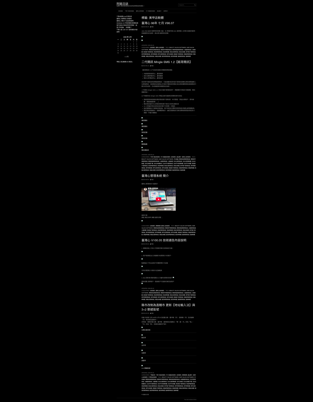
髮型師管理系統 (166, 56)
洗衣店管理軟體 (187, 161)
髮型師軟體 (174, 56)
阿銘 (152, 26)
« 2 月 (127, 56)
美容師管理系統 (158, 52)
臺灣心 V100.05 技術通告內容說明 (164, 240)
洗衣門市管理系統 (168, 163)
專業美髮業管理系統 (177, 49)
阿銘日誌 (122, 4)
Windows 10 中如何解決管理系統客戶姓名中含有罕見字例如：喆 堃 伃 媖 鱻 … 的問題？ (127, 25)
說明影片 (166, 11)
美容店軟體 (182, 52)
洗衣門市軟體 (187, 163)
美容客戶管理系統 (148, 52)
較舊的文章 (146, 394)
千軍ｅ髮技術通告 (129, 11)
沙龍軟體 (170, 161)
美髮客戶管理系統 (178, 54)
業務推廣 (158, 225)
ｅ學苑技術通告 (152, 377)
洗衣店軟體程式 (158, 163)
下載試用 (152, 375)
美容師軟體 (166, 52)
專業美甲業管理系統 (166, 49)
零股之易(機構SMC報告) (125, 62)
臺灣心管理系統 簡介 (155, 175)
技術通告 (120, 11)
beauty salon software (177, 47)
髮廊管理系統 (181, 56)
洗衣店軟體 (180, 381)
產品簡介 (159, 11)
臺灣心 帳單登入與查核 (124, 18)
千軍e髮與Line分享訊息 (124, 16)
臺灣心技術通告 (140, 11)
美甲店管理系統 (161, 54)
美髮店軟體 (158, 56)
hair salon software (166, 159)
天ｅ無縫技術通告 (150, 11)
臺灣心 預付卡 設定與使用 (125, 21)
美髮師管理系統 (188, 54)
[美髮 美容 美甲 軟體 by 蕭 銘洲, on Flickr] (149, 221)
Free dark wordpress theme (190, 399)
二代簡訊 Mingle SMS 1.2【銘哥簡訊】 (167, 62)
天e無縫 (176, 159)
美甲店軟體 (170, 54)
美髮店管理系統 (150, 56)
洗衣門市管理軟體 (178, 163)
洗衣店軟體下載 (149, 163)
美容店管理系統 (174, 52)
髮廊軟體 (188, 56)
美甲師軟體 (154, 54)
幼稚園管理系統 (184, 379)
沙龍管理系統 (187, 49)
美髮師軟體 (191, 168)
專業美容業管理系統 (154, 49)
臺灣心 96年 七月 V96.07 (158, 23)
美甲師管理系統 (146, 54)
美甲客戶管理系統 (191, 52)
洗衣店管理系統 (177, 161)
